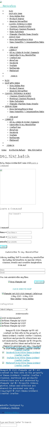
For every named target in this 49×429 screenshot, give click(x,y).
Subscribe (39, 282)
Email (3, 237)
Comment (4, 227)
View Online (15, 299)
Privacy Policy (12, 412)
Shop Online (28, 299)
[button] (8, 6)
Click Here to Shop (22, 289)
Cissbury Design (10, 408)
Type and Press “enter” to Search (15, 422)
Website (3, 242)
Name (3, 232)
